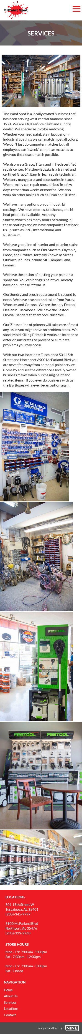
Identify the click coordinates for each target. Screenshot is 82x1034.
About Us (11, 996)
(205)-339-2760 (18, 933)
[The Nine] (72, 1028)
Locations (11, 1008)
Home (8, 990)
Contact (10, 1015)
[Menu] (76, 8)
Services (10, 1002)
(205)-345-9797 (18, 914)
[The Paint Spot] (16, 10)
